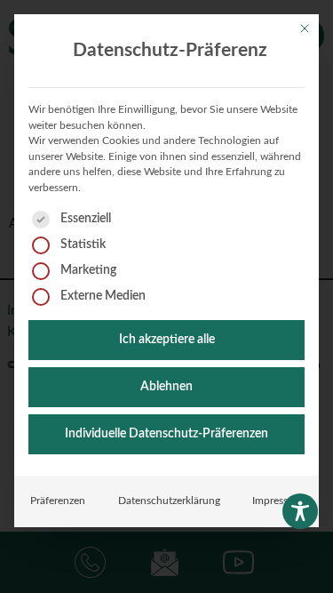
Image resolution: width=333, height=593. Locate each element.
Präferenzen (57, 500)
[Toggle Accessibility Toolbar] (300, 511)
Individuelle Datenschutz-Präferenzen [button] (166, 434)
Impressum (277, 500)
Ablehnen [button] (166, 387)
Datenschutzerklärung (169, 500)
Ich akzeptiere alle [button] (167, 339)
